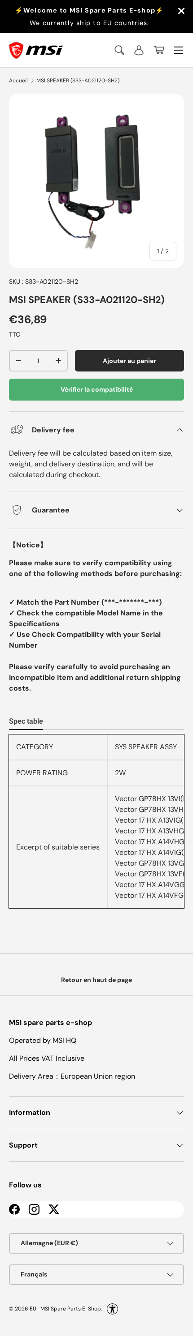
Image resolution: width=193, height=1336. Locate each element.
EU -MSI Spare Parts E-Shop (65, 1308)
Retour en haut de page (96, 980)
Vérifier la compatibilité (97, 389)
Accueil (18, 80)
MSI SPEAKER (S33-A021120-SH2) (77, 80)
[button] (159, 50)
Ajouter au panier (129, 361)
